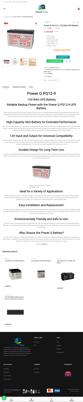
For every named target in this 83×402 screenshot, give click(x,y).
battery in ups (50, 70)
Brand (31, 87)
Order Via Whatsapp (56, 61)
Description (5, 87)
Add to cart (64, 57)
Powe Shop (16, 390)
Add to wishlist (66, 61)
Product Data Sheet (62, 50)
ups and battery (67, 70)
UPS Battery (44, 244)
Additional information (19, 87)
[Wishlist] (71, 399)
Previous (37, 64)
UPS (10, 295)
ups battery (74, 70)
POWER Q (50, 28)
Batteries (10, 17)
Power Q (57, 68)
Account (31, 400)
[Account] (31, 399)
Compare (70, 61)
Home (5, 17)
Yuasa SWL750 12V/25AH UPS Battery (14, 261)
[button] (36, 24)
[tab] (5, 87)
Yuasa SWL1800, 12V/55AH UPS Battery (41, 261)
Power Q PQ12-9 (58, 70)
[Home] (11, 399)
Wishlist (72, 400)
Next (37, 60)
